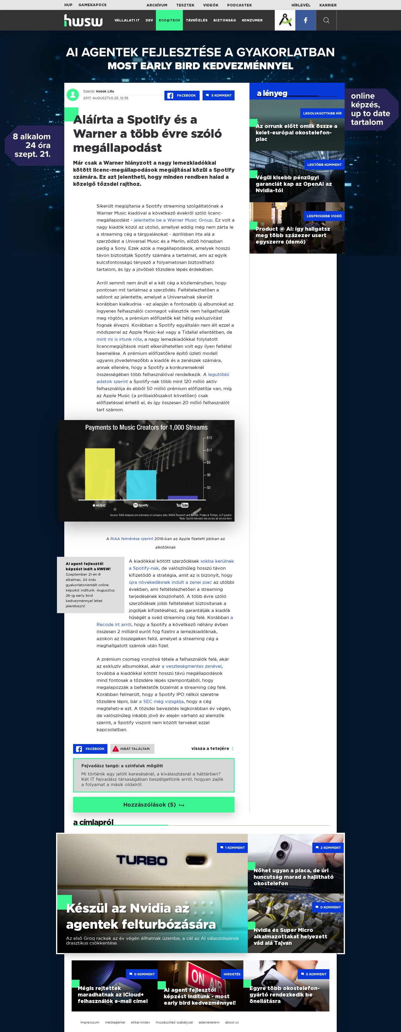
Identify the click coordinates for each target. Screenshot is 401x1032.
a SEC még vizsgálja (161, 701)
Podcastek (239, 5)
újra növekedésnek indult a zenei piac (170, 582)
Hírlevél (301, 5)
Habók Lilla (105, 91)
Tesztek (185, 5)
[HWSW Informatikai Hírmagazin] (83, 20)
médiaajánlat (115, 1022)
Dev (149, 20)
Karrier (328, 5)
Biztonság (224, 20)
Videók (210, 5)
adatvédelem (209, 1022)
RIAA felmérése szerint (131, 539)
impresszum (89, 1022)
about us (232, 1022)
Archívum (156, 5)
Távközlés (197, 20)
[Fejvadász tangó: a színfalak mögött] (154, 775)
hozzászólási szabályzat (174, 1022)
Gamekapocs (92, 5)
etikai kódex (140, 1022)
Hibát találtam (135, 749)
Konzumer (252, 20)
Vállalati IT (127, 20)
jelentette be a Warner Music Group (173, 219)
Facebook (186, 95)
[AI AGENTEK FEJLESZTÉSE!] (285, 20)
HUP (68, 5)
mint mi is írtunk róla (119, 339)
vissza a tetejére (210, 749)
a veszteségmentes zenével (192, 666)
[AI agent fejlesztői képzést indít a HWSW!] (91, 590)
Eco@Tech (169, 20)
